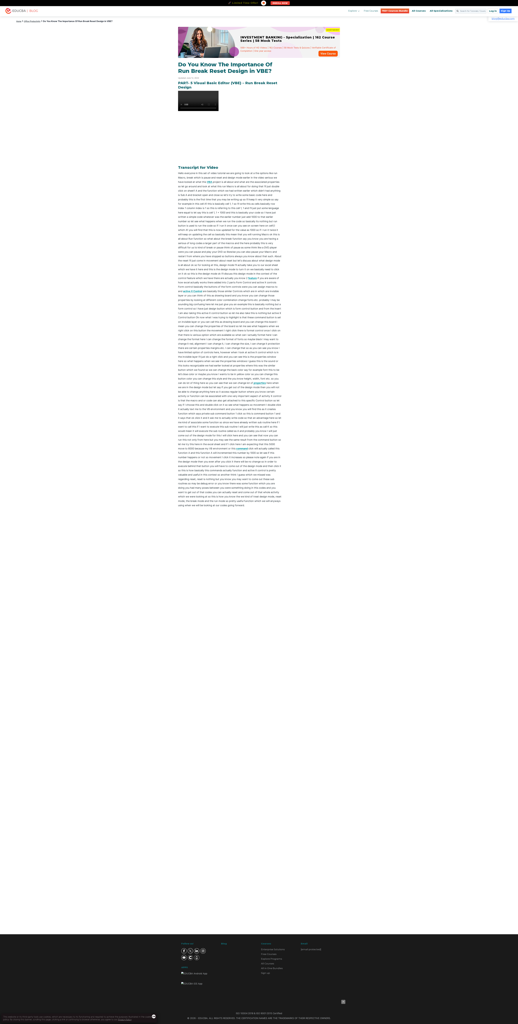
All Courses (419, 11)
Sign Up (505, 11)
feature (252, 278)
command (242, 448)
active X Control (192, 291)
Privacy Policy (125, 1019)
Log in (493, 11)
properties (260, 383)
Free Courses (371, 11)
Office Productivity (32, 21)
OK (154, 1016)
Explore (352, 11)
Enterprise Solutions (273, 949)
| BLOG (32, 11)
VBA (209, 182)
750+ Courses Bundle (395, 11)
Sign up (265, 973)
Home (18, 21)
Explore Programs (271, 958)
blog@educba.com (503, 18)
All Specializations (441, 11)
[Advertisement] (314, 101)
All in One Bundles (272, 968)
